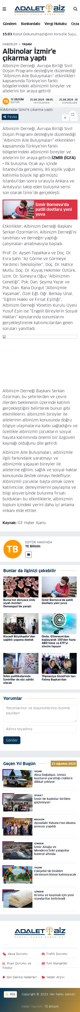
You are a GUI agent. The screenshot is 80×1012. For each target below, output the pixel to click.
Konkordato (30, 24)
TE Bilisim (32, 546)
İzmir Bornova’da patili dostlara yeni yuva (57, 601)
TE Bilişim (51, 1006)
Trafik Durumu (56, 954)
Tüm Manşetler (57, 963)
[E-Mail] (28, 554)
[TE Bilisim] (12, 549)
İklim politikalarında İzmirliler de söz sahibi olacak (18, 679)
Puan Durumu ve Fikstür (17, 965)
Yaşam (27, 44)
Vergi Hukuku (55, 24)
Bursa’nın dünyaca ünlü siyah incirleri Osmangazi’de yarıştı (19, 603)
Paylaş (12, 117)
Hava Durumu (18, 954)
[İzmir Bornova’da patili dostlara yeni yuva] (59, 587)
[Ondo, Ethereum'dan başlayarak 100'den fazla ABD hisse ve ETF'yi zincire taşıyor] (59, 623)
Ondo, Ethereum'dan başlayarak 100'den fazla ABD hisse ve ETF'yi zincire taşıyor (59, 641)
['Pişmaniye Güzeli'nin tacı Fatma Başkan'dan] (59, 663)
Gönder (12, 740)
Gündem (9, 24)
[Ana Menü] (4, 9)
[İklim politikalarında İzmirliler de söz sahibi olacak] (20, 663)
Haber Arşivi (56, 977)
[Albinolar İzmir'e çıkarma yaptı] (40, 109)
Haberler (10, 44)
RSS (12, 994)
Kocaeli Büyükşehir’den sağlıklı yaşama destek (19, 638)
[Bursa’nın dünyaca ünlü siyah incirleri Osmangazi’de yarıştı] (20, 587)
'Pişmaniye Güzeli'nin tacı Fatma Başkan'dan (59, 677)
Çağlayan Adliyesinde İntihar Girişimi (37, 34)
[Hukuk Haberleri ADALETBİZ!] (39, 9)
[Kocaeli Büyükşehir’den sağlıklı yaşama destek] (20, 623)
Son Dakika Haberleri (22, 977)
